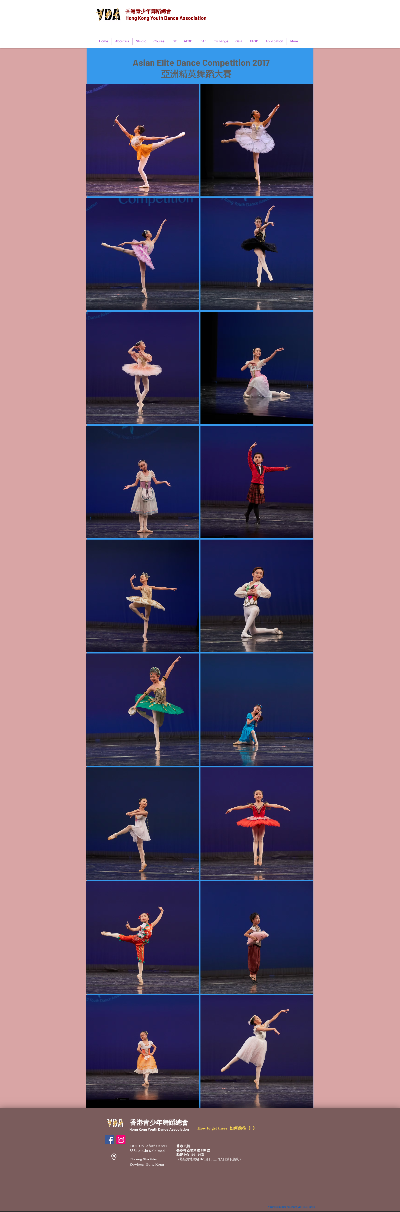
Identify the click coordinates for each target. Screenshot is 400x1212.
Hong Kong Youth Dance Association (165, 18)
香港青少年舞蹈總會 (148, 11)
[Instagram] (120, 1139)
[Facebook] (109, 1139)
